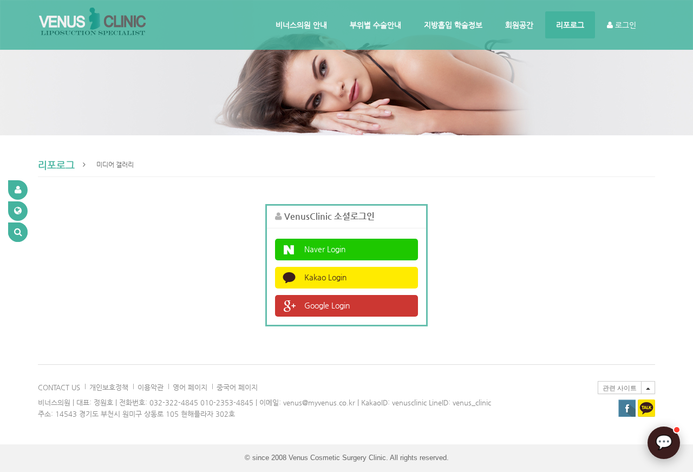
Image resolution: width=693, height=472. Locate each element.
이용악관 (151, 387)
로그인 (624, 25)
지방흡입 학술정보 (453, 25)
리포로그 (570, 25)
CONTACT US (59, 387)
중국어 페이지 (237, 387)
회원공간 (519, 25)
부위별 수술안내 (375, 25)
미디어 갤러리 (115, 164)
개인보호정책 (108, 387)
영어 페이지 (190, 387)
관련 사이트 (620, 388)
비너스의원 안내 (301, 25)
